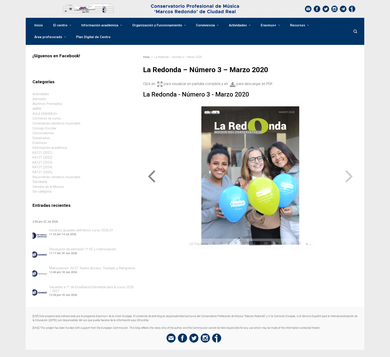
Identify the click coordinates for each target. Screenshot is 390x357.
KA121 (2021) (42, 153)
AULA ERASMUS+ (45, 114)
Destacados (41, 138)
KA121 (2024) (42, 167)
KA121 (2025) (42, 172)
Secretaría (39, 182)
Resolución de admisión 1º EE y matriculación (82, 249)
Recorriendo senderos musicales (56, 177)
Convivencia (205, 25)
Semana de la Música (48, 187)
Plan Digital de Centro (93, 37)
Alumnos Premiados (47, 104)
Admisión (39, 99)
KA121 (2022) (42, 157)
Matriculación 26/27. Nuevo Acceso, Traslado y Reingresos (92, 268)
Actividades (238, 25)
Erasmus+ (268, 25)
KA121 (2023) (42, 162)
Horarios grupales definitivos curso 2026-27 (81, 230)
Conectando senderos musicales (56, 123)
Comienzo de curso (46, 118)
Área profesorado (48, 37)
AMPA (36, 109)
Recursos (297, 25)
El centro (60, 25)
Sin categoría (41, 191)
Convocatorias (43, 133)
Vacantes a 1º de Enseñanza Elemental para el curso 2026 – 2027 (91, 289)
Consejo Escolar (44, 128)
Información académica (99, 25)
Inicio (38, 25)
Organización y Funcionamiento (157, 25)
